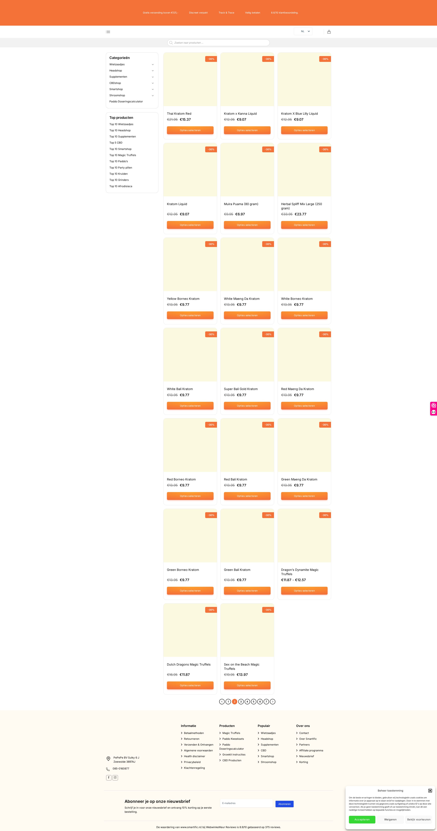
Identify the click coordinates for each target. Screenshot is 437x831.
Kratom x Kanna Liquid (240, 113)
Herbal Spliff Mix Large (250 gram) (301, 206)
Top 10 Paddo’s (118, 161)
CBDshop (115, 83)
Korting (303, 762)
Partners (304, 744)
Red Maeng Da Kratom (297, 389)
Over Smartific (308, 738)
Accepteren (362, 819)
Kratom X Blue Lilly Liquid (299, 113)
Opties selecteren (190, 130)
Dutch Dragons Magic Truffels (189, 664)
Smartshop (116, 89)
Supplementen (118, 76)
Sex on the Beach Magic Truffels (241, 667)
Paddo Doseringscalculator (126, 101)
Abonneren (284, 803)
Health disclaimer (194, 756)
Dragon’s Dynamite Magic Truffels (300, 572)
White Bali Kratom (180, 389)
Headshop (115, 70)
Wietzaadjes (117, 64)
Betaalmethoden (194, 733)
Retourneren (191, 738)
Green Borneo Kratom (183, 570)
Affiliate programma (311, 750)
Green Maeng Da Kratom (299, 479)
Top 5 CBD (115, 142)
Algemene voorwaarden (198, 750)
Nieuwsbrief (306, 756)
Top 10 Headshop (120, 130)
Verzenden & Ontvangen (198, 744)
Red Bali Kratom (235, 479)
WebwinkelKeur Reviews (221, 827)
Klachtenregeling (194, 767)
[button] (430, 790)
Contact (304, 733)
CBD (263, 750)
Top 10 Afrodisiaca (120, 186)
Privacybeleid (192, 762)
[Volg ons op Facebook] (108, 777)
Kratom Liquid (177, 204)
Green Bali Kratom (237, 570)
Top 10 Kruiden (118, 173)
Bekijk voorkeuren (419, 819)
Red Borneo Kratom (181, 479)
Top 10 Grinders (119, 180)
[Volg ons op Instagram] (115, 777)
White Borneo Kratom (297, 298)
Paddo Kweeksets (233, 738)
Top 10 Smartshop (120, 149)
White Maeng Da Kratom (242, 298)
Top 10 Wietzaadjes (121, 124)
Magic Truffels (231, 733)
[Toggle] (153, 64)
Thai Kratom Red (179, 113)
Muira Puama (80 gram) (241, 204)
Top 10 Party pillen (120, 167)
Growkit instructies (233, 754)
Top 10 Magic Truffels (122, 155)
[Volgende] (272, 701)
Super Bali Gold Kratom (241, 389)
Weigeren (390, 819)
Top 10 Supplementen (122, 136)
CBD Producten (231, 760)
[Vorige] (222, 701)
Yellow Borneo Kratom (183, 298)
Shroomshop (117, 95)
